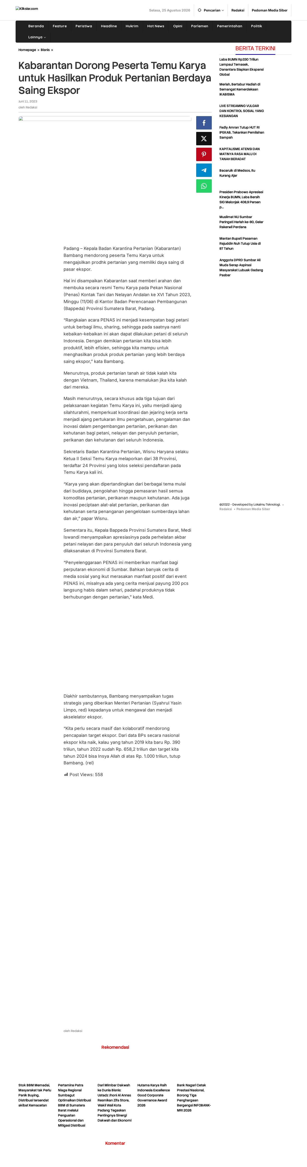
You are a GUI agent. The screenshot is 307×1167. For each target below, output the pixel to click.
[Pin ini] (204, 154)
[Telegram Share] (204, 170)
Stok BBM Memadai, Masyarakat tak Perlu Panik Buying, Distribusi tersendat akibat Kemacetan (34, 1095)
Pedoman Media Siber (253, 509)
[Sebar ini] (204, 123)
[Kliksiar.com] (27, 8)
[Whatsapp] (204, 186)
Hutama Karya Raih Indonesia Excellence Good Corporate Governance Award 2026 (153, 1095)
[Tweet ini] (204, 138)
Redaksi (225, 509)
